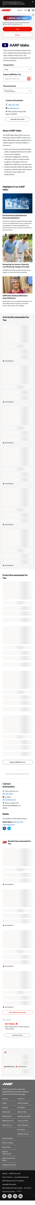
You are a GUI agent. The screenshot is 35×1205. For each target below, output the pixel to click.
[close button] (33, 15)
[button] (33, 10)
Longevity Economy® (9, 1165)
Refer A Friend (22, 1112)
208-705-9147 (18, 822)
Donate (4, 1103)
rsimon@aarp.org (9, 824)
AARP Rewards (7, 1116)
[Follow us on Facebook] (4, 828)
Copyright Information (9, 1184)
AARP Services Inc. (23, 1134)
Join (17, 29)
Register (19, 10)
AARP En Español (23, 1103)
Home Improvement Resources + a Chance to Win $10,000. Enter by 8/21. (14, 3)
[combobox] (17, 78)
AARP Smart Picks (8, 1121)
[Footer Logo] (17, 1084)
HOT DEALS (10, 1024)
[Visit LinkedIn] (20, 1196)
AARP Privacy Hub (15, 1173)
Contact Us (21, 1098)
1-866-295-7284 (13, 105)
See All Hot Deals (17, 1035)
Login (25, 10)
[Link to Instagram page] (15, 1196)
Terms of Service (7, 1177)
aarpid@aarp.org (13, 108)
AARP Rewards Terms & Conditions (13, 1180)
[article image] (17, 213)
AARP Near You (7, 1125)
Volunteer (5, 1107)
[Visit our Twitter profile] (9, 828)
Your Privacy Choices (8, 1191)
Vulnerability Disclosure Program (12, 1188)
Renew (17, 35)
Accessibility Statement (21, 1177)
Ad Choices (27, 1188)
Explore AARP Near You (12, 74)
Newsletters (21, 1107)
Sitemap (4, 1173)
